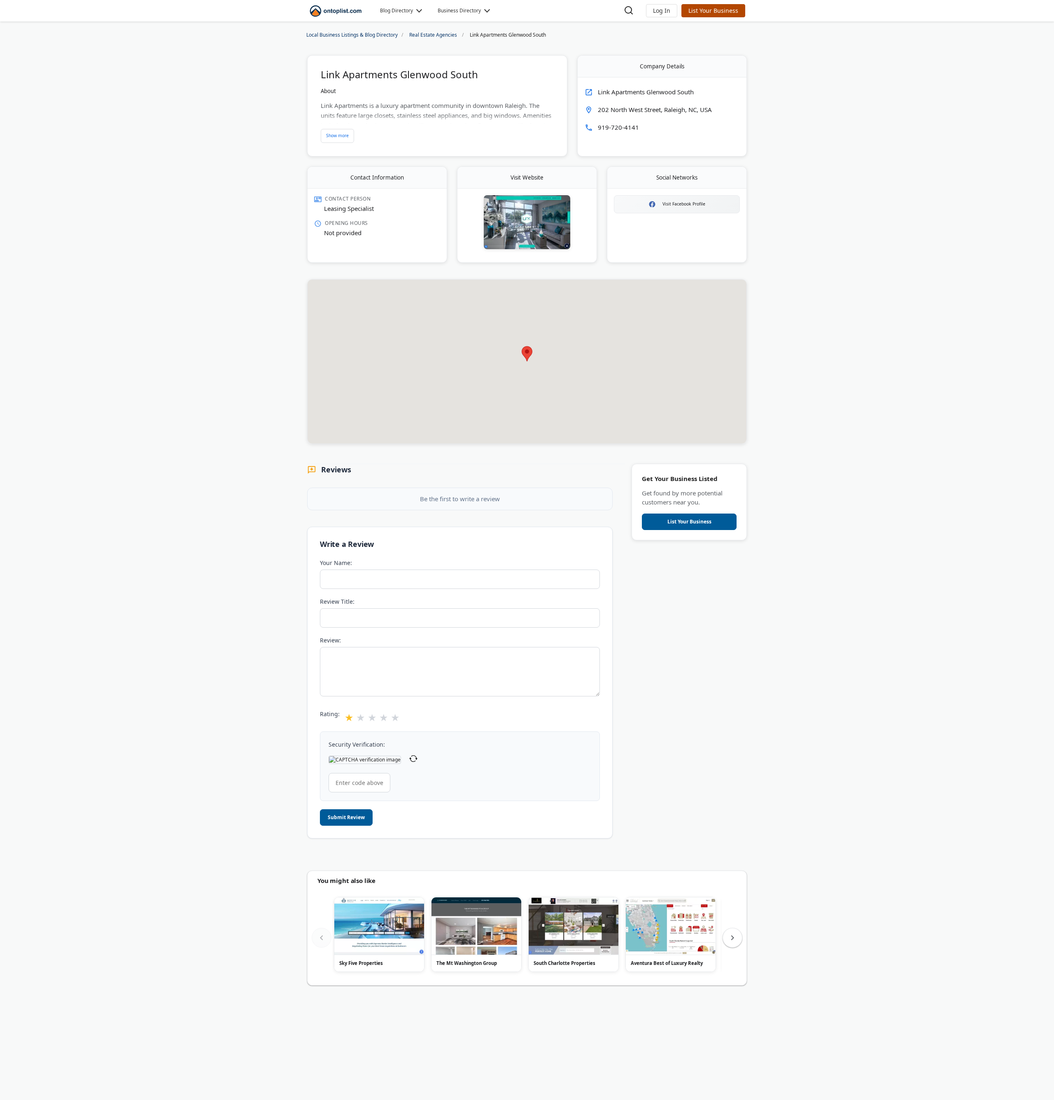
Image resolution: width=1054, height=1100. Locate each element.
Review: (330, 640)
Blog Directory (396, 10)
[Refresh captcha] (413, 759)
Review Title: (337, 601)
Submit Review (346, 817)
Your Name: (336, 563)
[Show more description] (337, 136)
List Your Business (713, 10)
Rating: (330, 714)
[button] (661, 10)
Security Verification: (357, 744)
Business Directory (459, 10)
